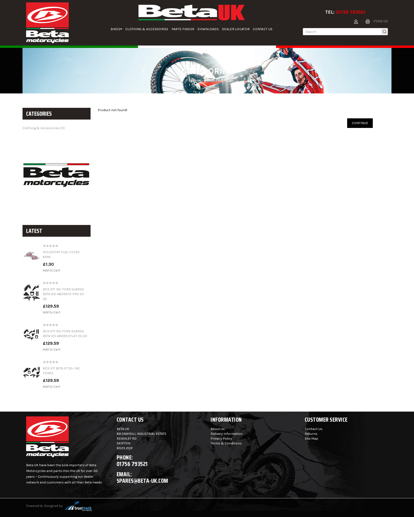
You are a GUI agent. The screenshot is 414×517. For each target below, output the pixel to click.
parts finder (183, 29)
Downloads (208, 29)
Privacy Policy (221, 439)
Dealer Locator (236, 29)
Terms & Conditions (226, 443)
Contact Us (262, 29)
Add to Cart (51, 270)
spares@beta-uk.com (142, 480)
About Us (218, 429)
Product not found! (219, 81)
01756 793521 (350, 12)
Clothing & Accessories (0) (44, 128)
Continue (360, 123)
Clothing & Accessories (146, 29)
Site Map (311, 439)
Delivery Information (226, 434)
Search (194, 81)
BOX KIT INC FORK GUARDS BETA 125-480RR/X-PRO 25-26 (64, 294)
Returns (311, 434)
